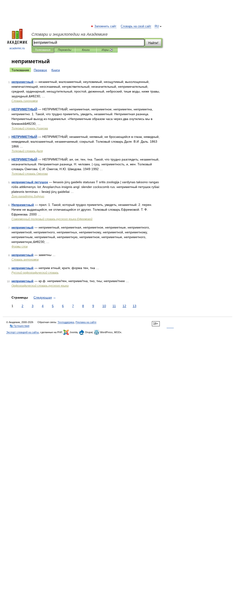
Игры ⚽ (107, 50)
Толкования (42, 50)
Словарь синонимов (24, 101)
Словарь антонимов (25, 259)
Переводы (64, 50)
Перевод (40, 70)
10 (104, 306)
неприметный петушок (29, 182)
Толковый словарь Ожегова (29, 173)
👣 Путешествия (19, 325)
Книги (86, 50)
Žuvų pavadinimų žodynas (27, 196)
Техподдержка (66, 322)
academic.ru (17, 48)
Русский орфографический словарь (35, 272)
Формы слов (19, 246)
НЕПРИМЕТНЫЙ (24, 109)
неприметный (22, 82)
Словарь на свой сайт (136, 26)
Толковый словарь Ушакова (29, 128)
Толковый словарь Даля (27, 151)
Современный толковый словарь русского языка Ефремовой (51, 219)
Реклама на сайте (86, 322)
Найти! (153, 43)
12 (124, 306)
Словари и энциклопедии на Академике (69, 34)
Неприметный (22, 205)
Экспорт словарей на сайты (22, 332)
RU (157, 26)
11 (114, 306)
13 (134, 306)
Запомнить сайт (105, 26)
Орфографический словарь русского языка (40, 285)
